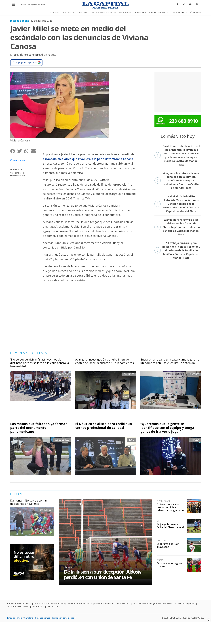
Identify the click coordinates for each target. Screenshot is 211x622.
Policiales (125, 12)
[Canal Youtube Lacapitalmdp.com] (190, 4)
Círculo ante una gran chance (169, 565)
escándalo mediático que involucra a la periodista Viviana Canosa (88, 159)
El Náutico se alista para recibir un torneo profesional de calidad (103, 426)
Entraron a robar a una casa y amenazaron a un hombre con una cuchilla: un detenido (169, 361)
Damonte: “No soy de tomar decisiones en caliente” (28, 502)
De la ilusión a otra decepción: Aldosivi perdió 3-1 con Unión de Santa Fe (103, 574)
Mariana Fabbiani (19, 173)
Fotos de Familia (159, 12)
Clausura (68, 567)
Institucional (163, 501)
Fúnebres (195, 12)
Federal (160, 560)
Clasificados (179, 12)
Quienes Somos (42, 617)
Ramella (195, 439)
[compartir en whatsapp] (27, 151)
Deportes (83, 12)
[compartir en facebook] (13, 151)
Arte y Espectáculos (104, 12)
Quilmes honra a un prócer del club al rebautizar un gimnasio (170, 507)
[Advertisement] (177, 91)
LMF (158, 521)
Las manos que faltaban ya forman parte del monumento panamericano (39, 428)
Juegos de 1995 (61, 439)
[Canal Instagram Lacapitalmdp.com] (196, 4)
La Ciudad (54, 12)
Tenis (131, 439)
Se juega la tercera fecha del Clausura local (170, 525)
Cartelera (140, 12)
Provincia (68, 12)
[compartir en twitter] (20, 151)
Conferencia (46, 509)
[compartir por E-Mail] (34, 151)
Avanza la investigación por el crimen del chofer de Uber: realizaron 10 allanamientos (104, 361)
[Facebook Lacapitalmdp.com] (177, 4)
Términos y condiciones (63, 617)
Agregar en (27, 62)
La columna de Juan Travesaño (168, 545)
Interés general (20, 20)
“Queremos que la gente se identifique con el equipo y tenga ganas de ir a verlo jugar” (167, 428)
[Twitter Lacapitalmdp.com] (184, 4)
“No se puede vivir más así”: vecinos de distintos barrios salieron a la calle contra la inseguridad (39, 363)
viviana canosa (18, 175)
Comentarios (17, 160)
